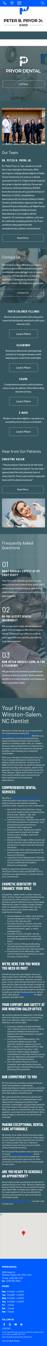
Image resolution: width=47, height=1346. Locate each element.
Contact (6, 1328)
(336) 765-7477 (27, 994)
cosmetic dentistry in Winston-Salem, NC (20, 734)
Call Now (23, 84)
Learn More (23, 334)
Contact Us (23, 292)
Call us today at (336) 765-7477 (16, 1201)
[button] (23, 1233)
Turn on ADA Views (10, 1340)
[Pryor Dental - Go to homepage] (23, 15)
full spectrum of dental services (26, 798)
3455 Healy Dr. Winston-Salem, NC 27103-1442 (16, 1273)
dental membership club (22, 1154)
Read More (22, 237)
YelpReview (10, 1324)
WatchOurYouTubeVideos (15, 1324)
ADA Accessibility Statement (20, 1337)
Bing (21, 1324)
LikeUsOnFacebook (4, 1324)
